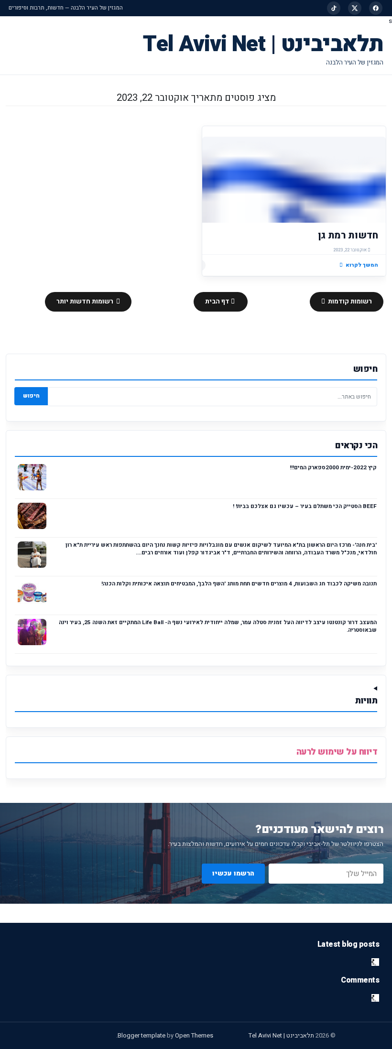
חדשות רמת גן (348, 235)
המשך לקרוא (362, 265)
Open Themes (194, 1035)
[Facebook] (375, 8)
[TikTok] (333, 8)
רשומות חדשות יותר (85, 301)
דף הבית (218, 301)
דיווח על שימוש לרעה (337, 752)
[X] (354, 8)
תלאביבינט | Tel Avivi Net (263, 44)
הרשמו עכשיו (233, 873)
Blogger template (141, 1035)
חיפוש (31, 395)
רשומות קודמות (349, 301)
